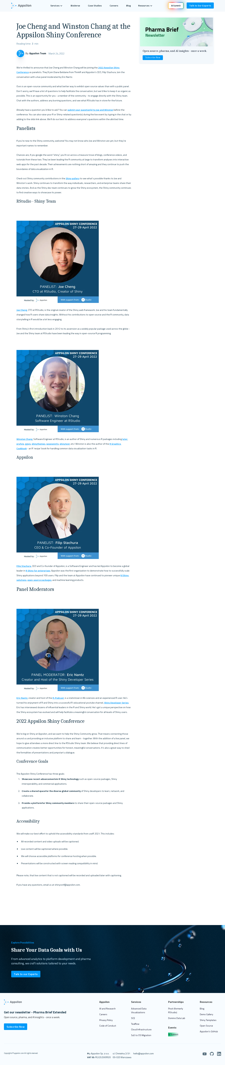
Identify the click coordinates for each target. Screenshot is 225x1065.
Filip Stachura (23, 566)
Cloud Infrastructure (141, 1029)
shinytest (65, 444)
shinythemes (38, 444)
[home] (23, 6)
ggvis (28, 444)
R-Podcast (58, 698)
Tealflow (135, 1024)
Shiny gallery (72, 178)
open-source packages (39, 580)
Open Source (206, 1026)
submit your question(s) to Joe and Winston (90, 110)
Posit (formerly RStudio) (175, 1010)
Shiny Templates (208, 1020)
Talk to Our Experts (200, 5)
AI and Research (107, 1008)
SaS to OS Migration (141, 1035)
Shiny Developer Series (116, 703)
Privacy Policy (106, 1020)
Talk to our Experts (26, 974)
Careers (114, 5)
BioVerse (75, 5)
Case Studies (95, 5)
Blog (128, 5)
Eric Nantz (22, 698)
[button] (56, 5)
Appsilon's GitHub (209, 1031)
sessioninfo (52, 444)
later (124, 439)
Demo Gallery (206, 1014)
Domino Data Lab (176, 1018)
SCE (133, 1018)
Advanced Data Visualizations (138, 1010)
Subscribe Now (152, 57)
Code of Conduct (107, 1026)
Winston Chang (24, 439)
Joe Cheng (21, 310)
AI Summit (173, 1034)
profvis (20, 444)
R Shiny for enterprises (38, 570)
